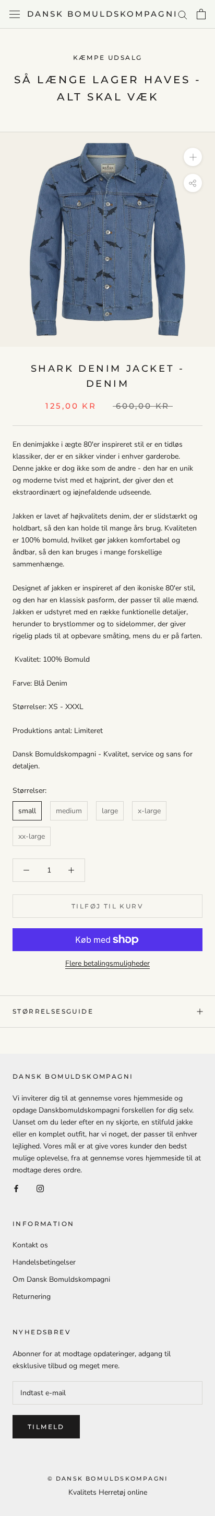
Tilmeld (46, 1427)
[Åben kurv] (201, 14)
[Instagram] (40, 1188)
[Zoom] (193, 157)
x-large (149, 811)
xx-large (31, 836)
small (27, 811)
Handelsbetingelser (44, 1262)
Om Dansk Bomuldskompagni (61, 1279)
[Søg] (182, 14)
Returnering (32, 1297)
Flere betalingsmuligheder (107, 963)
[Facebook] (16, 1188)
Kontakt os (30, 1245)
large (110, 811)
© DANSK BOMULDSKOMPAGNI (107, 1478)
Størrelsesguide (53, 1011)
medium (69, 811)
